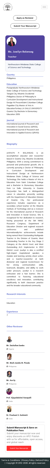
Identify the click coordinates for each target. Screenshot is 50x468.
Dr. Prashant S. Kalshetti (17, 415)
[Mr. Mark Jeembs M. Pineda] (9, 357)
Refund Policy (42, 460)
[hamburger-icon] (44, 7)
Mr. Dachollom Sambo (15, 345)
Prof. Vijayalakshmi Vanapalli (18, 398)
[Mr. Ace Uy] (9, 374)
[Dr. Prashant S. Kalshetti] (9, 409)
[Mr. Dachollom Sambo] (9, 339)
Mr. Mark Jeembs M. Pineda (18, 363)
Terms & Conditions (10, 460)
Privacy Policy (28, 460)
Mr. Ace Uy (10, 380)
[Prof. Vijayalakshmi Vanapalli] (9, 391)
